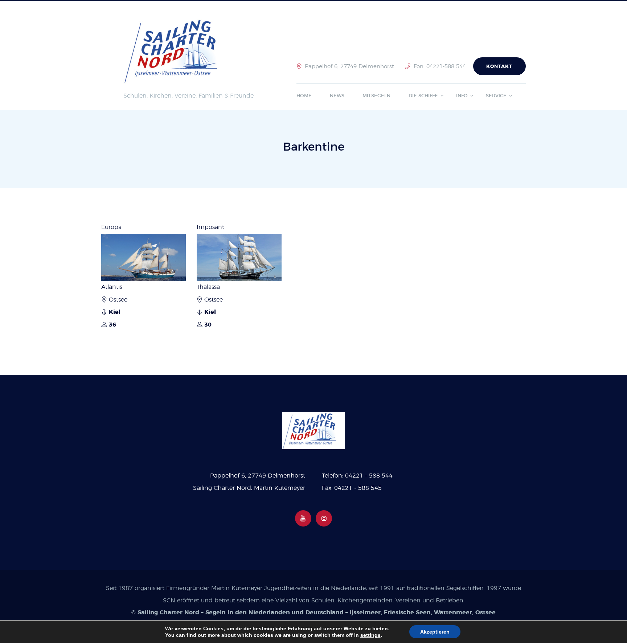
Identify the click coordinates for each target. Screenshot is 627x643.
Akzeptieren (435, 632)
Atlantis (111, 287)
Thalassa (208, 287)
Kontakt (499, 66)
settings (370, 635)
